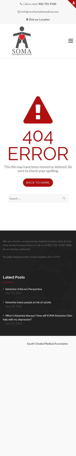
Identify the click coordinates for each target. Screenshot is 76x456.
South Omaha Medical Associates (47, 343)
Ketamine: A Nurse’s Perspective (23, 289)
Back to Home (38, 182)
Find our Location (39, 19)
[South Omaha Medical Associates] (24, 41)
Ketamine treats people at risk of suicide (28, 302)
